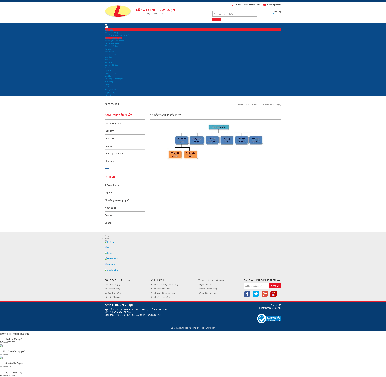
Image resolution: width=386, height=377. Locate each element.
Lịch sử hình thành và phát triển (117, 35)
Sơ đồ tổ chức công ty (113, 38)
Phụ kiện (108, 68)
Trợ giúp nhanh (204, 284)
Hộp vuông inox (111, 54)
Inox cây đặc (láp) (111, 65)
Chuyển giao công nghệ (114, 79)
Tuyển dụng (110, 92)
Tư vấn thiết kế (110, 73)
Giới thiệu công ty (112, 284)
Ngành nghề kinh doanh (114, 40)
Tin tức (108, 48)
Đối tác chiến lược (112, 46)
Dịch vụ (108, 70)
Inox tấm (108, 57)
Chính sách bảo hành (160, 288)
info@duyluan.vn (274, 4)
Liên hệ (108, 95)
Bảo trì (107, 84)
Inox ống (108, 62)
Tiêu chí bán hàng (112, 43)
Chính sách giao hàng (160, 297)
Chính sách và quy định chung (164, 284)
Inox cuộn (109, 59)
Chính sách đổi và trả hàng (163, 292)
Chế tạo (108, 87)
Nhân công (109, 81)
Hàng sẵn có (110, 89)
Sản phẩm (109, 51)
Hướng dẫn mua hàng (207, 292)
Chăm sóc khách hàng (207, 288)
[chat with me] (1, 345)
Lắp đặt (108, 76)
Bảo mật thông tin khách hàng (211, 280)
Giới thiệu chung (111, 32)
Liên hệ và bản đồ (113, 297)
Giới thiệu (109, 29)
